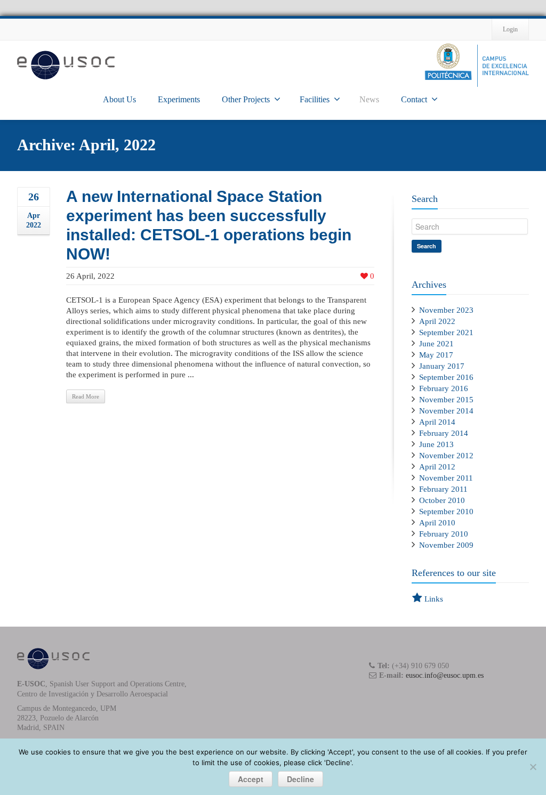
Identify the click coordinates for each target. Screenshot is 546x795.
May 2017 (436, 355)
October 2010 (442, 500)
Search (426, 246)
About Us (119, 99)
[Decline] (532, 766)
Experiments (179, 99)
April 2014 (437, 422)
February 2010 (443, 534)
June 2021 (436, 343)
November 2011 (446, 478)
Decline (300, 779)
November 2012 (446, 455)
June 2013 (436, 444)
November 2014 (446, 411)
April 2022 (437, 321)
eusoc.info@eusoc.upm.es (445, 675)
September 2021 (446, 332)
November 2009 (446, 545)
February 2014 (443, 433)
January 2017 (441, 366)
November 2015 (446, 399)
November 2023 (446, 310)
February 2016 (443, 388)
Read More (85, 396)
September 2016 (446, 377)
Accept (250, 779)
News (369, 99)
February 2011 (443, 489)
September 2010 (446, 511)
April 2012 (437, 467)
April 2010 (437, 522)
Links (433, 599)
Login (510, 29)
